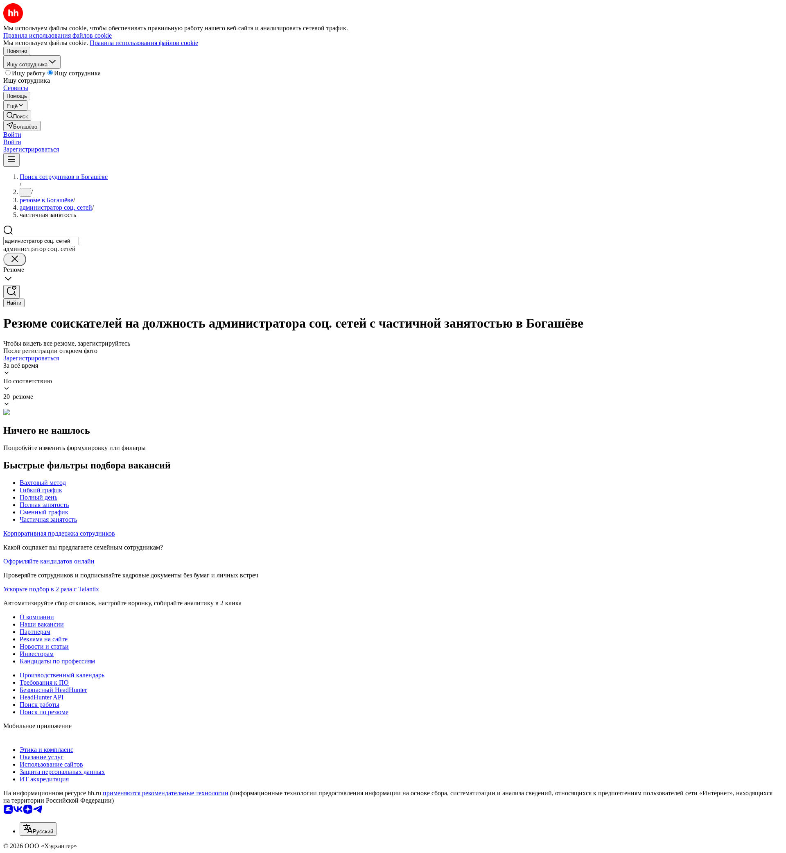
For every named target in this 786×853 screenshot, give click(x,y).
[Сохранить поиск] (11, 292)
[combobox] (41, 241)
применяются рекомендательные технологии (165, 793)
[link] (17, 116)
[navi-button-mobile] (11, 160)
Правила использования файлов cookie (144, 42)
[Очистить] (14, 259)
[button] (12, 134)
